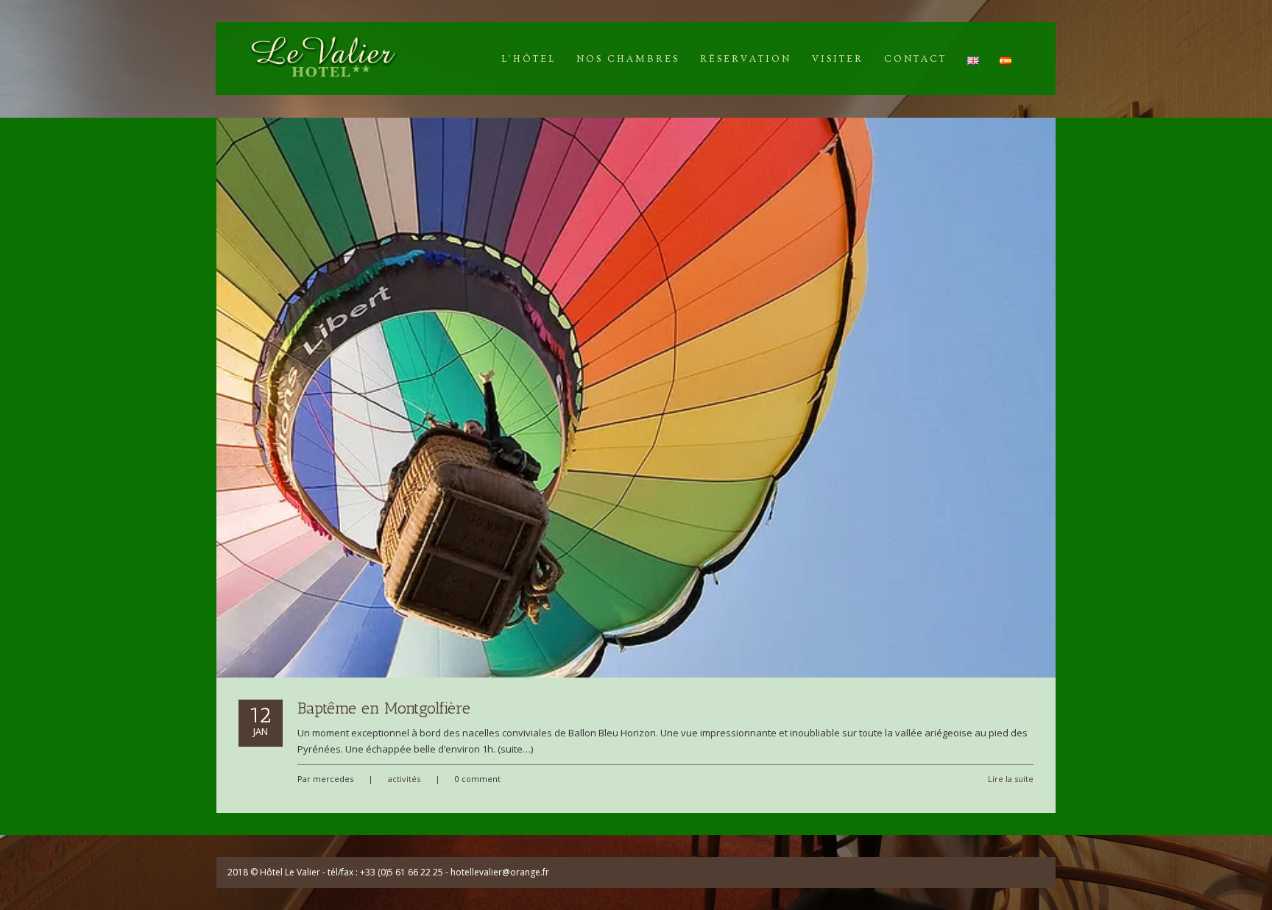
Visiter (837, 59)
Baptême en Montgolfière (383, 708)
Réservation (745, 59)
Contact (915, 59)
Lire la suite (1011, 778)
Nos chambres (627, 59)
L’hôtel (528, 59)
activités (404, 778)
